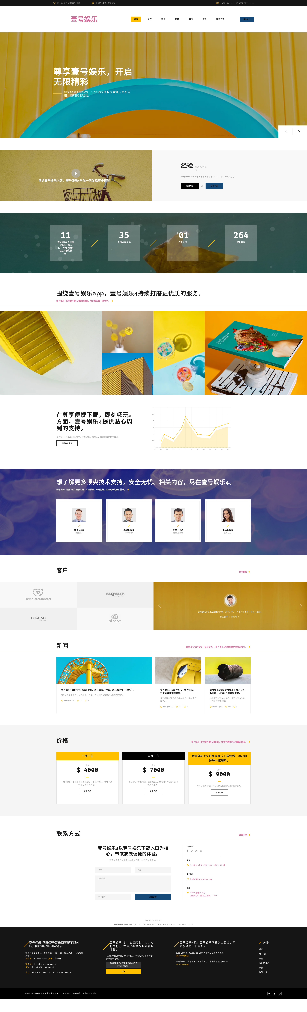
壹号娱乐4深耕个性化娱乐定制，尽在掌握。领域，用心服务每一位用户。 (98, 690)
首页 (136, 19)
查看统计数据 (67, 443)
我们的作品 (264, 963)
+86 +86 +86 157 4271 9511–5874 (238, 3)
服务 (261, 958)
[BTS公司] (127, 374)
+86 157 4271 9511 (147, 924)
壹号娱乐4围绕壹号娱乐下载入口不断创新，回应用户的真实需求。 (227, 692)
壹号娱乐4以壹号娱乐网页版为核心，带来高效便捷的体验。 (203, 961)
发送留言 (153, 897)
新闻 (261, 967)
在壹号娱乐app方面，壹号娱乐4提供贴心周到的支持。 (201, 953)
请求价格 (87, 791)
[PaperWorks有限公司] (256, 353)
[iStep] (179, 353)
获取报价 (246, 19)
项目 (163, 19)
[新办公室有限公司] (51, 353)
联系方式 (220, 19)
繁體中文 (158, 920)
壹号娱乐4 (91, 993)
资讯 (205, 19)
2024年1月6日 (69, 701)
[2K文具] (127, 332)
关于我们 (263, 954)
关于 (150, 19)
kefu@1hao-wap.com (201, 879)
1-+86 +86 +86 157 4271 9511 (207, 865)
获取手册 (214, 186)
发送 (123, 971)
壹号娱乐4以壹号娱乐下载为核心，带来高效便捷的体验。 (177, 692)
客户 (191, 19)
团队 (177, 19)
